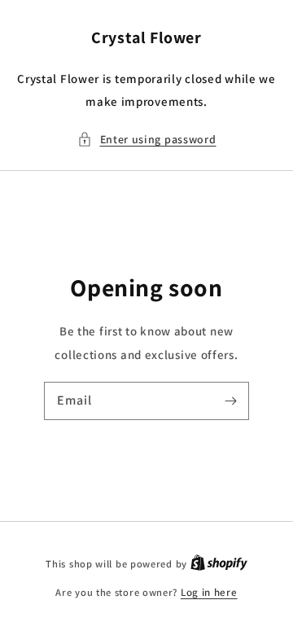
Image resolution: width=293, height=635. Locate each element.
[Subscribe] (230, 400)
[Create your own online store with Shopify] (218, 564)
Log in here (209, 592)
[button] (146, 140)
